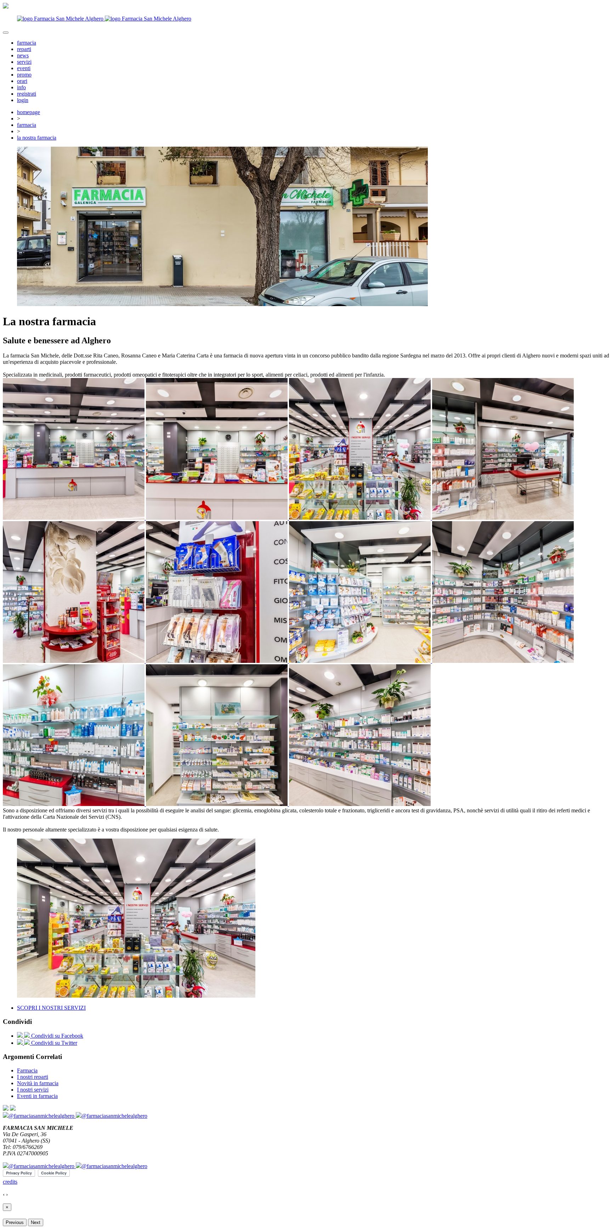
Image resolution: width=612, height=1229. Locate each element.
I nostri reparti (32, 1077)
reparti (24, 49)
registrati (26, 94)
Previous (15, 1222)
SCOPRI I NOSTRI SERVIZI (51, 1008)
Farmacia (27, 1070)
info (21, 87)
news (23, 55)
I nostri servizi (33, 1090)
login (22, 100)
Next (35, 1222)
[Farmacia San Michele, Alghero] (74, 518)
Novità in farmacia (37, 1083)
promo (24, 75)
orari (22, 81)
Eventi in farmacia (37, 1096)
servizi (24, 62)
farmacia (26, 43)
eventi (23, 68)
